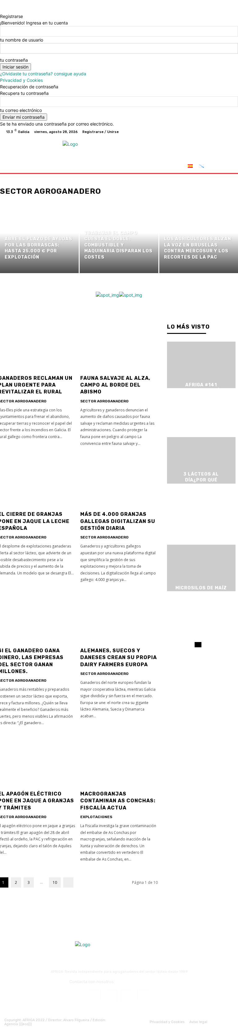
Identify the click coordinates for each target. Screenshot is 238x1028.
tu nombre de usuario (21, 39)
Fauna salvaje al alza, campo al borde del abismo (115, 385)
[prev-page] (196, 644)
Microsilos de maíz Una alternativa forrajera (201, 593)
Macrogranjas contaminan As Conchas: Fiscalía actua (118, 801)
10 (55, 882)
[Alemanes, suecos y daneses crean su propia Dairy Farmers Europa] (119, 616)
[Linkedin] (127, 996)
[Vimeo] (221, 131)
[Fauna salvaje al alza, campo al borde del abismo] (119, 344)
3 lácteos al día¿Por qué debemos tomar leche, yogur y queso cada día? (201, 486)
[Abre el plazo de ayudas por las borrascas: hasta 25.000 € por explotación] (39, 239)
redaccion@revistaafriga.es (142, 981)
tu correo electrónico (21, 110)
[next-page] (68, 882)
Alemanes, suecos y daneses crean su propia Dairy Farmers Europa (118, 657)
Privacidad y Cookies (21, 80)
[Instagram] (206, 131)
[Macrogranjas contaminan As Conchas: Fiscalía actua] (119, 760)
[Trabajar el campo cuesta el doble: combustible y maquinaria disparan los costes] (119, 239)
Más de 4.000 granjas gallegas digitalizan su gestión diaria (117, 521)
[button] (226, 167)
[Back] (1, 9)
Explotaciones (96, 817)
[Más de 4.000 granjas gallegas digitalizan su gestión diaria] (119, 480)
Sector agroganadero (104, 401)
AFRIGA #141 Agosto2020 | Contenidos (201, 390)
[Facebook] (199, 131)
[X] (214, 131)
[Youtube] (228, 131)
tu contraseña (14, 60)
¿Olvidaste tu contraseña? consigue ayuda (43, 73)
